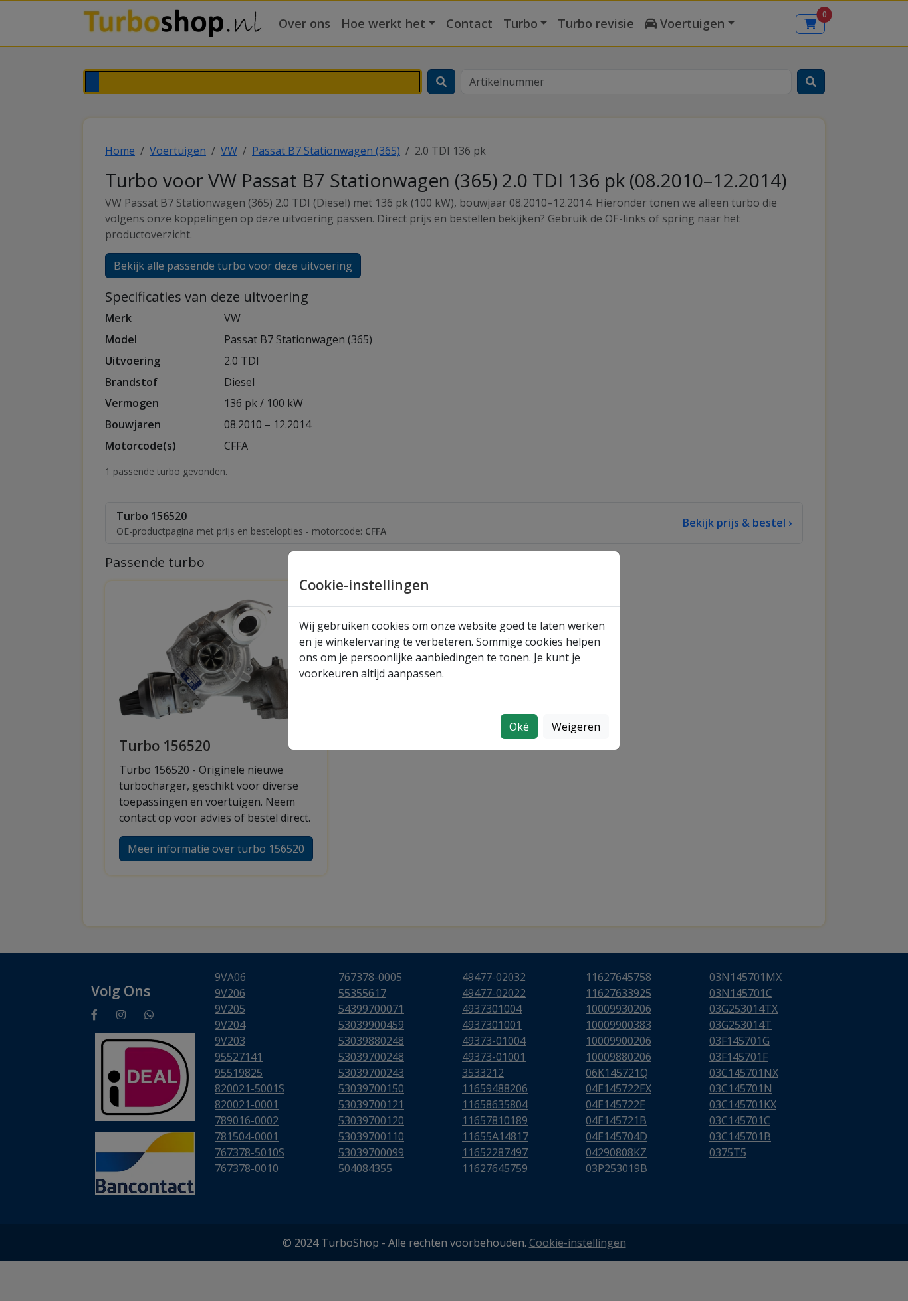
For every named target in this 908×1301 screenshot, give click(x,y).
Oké (519, 726)
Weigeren (576, 726)
